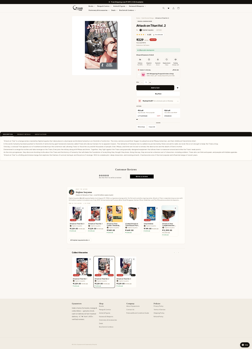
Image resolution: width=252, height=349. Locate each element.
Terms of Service (159, 309)
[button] (91, 6)
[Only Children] (151, 213)
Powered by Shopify (91, 344)
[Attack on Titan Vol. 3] (77, 213)
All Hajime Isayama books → (80, 240)
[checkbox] (158, 74)
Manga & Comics (105, 309)
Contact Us (130, 309)
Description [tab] (8, 134)
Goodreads (158, 35)
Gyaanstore (80, 344)
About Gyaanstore (133, 306)
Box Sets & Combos (106, 327)
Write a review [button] (142, 176)
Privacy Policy (158, 306)
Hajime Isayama (84, 192)
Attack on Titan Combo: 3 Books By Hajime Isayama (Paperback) (113, 224)
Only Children (148, 224)
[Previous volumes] (174, 252)
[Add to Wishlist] (177, 87)
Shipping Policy (159, 313)
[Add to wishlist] (83, 208)
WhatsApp (141, 127)
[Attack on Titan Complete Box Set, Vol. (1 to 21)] (169, 213)
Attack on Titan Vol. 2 (102, 279)
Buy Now (158, 94)
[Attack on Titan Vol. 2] (104, 266)
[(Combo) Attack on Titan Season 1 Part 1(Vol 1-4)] (132, 213)
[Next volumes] (178, 252)
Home (138, 18)
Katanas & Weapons (106, 316)
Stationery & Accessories (108, 320)
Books (101, 306)
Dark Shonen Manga (148, 18)
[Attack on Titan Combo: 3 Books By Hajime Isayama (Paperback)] (114, 213)
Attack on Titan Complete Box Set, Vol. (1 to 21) (168, 224)
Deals (101, 323)
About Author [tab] (40, 134)
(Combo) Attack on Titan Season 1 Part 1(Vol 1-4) (131, 224)
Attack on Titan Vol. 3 (77, 224)
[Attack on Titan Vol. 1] (95, 213)
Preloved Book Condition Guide (137, 313)
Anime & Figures (104, 313)
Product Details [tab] (23, 134)
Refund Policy (158, 316)
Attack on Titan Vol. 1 (95, 224)
